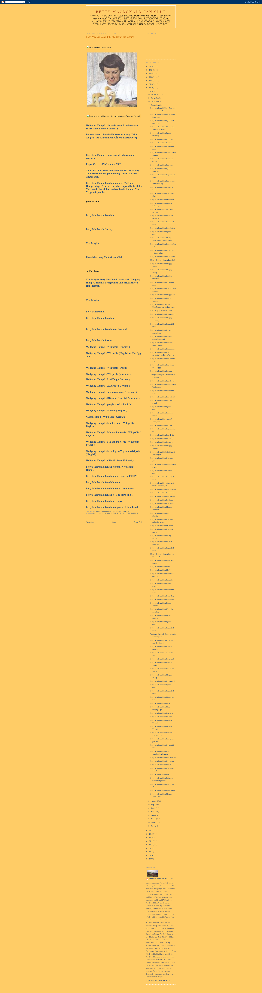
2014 (151, 841)
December (155, 94)
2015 (151, 837)
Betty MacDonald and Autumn (161, 500)
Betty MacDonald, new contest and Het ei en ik (161, 641)
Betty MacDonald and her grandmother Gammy (159, 752)
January (154, 826)
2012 (151, 848)
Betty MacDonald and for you (161, 425)
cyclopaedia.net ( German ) (122, 392)
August (154, 801)
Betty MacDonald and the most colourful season (161, 520)
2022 (151, 77)
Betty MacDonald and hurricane (162, 761)
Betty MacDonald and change (161, 442)
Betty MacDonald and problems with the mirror (162, 251)
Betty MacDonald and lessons (161, 716)
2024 (151, 70)
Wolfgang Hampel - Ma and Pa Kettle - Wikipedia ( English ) (113, 434)
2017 (151, 830)
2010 (151, 855)
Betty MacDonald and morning (161, 438)
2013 (151, 844)
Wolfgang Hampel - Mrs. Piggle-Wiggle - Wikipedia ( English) (113, 452)
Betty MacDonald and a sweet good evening (161, 343)
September (155, 105)
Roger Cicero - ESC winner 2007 (104, 164)
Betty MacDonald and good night (162, 228)
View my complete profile (158, 980)
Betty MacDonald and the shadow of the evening (115, 513)
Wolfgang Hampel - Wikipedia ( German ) (108, 374)
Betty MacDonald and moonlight (162, 397)
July (153, 804)
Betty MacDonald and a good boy (162, 371)
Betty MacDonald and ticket (160, 764)
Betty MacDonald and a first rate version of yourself (162, 779)
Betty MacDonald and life (160, 566)
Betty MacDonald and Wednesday (163, 790)
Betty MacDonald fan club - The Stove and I (110, 494)
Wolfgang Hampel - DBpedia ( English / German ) (113, 398)
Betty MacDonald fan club (100, 215)
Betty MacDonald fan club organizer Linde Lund (112, 507)
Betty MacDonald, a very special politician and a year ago (111, 156)
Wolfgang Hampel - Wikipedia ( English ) (108, 347)
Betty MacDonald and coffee (161, 142)
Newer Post (90, 522)
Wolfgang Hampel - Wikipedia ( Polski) (108, 367)
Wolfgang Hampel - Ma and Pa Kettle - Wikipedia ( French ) (113, 443)
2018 (151, 91)
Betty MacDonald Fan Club (131, 11)
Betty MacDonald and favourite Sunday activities (162, 128)
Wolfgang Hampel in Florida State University (110, 460)
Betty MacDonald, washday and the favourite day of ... (162, 484)
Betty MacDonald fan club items (103, 482)
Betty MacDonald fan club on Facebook (107, 329)
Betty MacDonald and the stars (161, 165)
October (154, 101)
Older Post (138, 522)
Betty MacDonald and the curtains (163, 757)
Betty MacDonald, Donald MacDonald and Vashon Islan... (162, 305)
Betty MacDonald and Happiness (162, 294)
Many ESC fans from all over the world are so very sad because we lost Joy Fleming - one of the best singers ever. (112, 174)
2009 (151, 859)
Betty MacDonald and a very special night (161, 734)
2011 (151, 851)
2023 (151, 73)
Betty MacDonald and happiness (162, 349)
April (153, 815)
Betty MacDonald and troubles (161, 580)
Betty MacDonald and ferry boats (162, 256)
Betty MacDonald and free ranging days (160, 708)
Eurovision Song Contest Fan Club (104, 257)
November (155, 98)
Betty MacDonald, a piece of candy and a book (161, 420)
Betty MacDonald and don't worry (162, 381)
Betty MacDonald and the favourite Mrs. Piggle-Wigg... (162, 353)
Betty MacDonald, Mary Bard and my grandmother (162, 109)
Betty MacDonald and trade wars (162, 493)
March (153, 818)
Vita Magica (93, 243)
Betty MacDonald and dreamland (162, 681)
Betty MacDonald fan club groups (104, 501)
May (153, 811)
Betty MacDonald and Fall (160, 570)
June (153, 808)
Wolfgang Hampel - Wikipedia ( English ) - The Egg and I (113, 354)
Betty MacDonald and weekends (162, 659)
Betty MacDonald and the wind (162, 503)
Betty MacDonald (95, 311)
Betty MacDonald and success (161, 713)
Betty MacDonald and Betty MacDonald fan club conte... (161, 239)
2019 (151, 87)
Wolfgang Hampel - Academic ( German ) (108, 385)
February (154, 822)
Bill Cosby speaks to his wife (161, 310)
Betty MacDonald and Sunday (161, 139)
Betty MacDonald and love (160, 774)
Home (114, 522)
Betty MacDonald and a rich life (162, 435)
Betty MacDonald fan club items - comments (110, 488)
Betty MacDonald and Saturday (162, 199)
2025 (151, 66)
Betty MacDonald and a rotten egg (163, 489)
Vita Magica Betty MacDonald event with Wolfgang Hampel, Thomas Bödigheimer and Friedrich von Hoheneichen (113, 282)
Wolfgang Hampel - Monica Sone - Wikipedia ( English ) (111, 424)
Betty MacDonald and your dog (162, 596)
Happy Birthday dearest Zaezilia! (162, 260)
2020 (151, 84)
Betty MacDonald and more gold (162, 496)
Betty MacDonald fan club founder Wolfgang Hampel (109, 468)
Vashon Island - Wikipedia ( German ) (106, 417)
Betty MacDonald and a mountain (162, 314)
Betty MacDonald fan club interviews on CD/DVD (112, 476)
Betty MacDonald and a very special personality (161, 337)
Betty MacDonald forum (99, 340)
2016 (151, 834)
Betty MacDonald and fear (160, 703)
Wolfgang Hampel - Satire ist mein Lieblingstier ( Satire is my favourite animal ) (112, 127)
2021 (151, 80)
